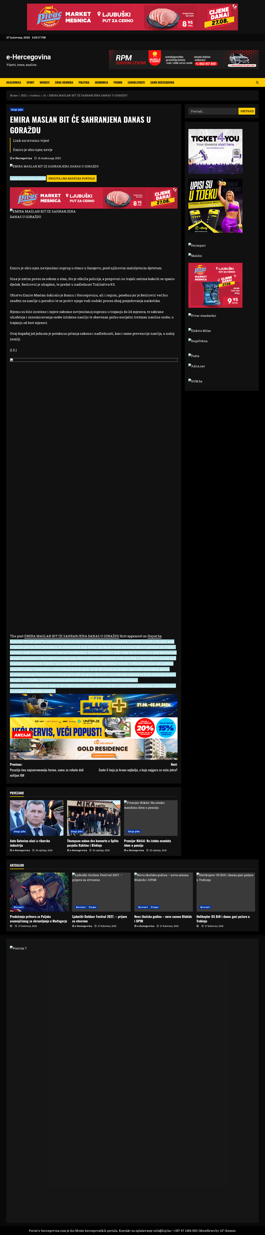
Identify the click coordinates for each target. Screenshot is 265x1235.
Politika (84, 82)
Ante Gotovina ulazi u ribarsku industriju (30, 843)
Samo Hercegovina (162, 82)
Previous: (47, 770)
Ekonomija (101, 82)
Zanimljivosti (136, 82)
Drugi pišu (17, 109)
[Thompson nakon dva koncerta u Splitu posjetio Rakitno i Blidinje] (94, 818)
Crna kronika (64, 82)
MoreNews (207, 1230)
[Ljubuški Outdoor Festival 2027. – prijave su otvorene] (101, 892)
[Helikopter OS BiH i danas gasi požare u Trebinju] (225, 892)
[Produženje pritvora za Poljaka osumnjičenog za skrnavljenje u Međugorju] (39, 892)
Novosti (45, 82)
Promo (118, 82)
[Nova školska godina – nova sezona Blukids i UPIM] (163, 892)
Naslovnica (13, 82)
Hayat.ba (154, 636)
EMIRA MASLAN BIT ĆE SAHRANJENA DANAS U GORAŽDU (71, 636)
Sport (30, 82)
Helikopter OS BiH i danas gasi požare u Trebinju (223, 918)
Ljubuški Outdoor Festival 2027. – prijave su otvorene (99, 918)
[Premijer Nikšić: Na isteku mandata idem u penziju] (151, 818)
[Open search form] (257, 82)
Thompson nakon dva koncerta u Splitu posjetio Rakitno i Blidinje (92, 843)
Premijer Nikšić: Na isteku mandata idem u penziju (147, 843)
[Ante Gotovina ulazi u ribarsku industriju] (36, 818)
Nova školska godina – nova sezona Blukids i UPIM (163, 918)
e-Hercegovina (28, 57)
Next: (138, 767)
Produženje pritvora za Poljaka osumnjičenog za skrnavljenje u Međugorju (38, 918)
